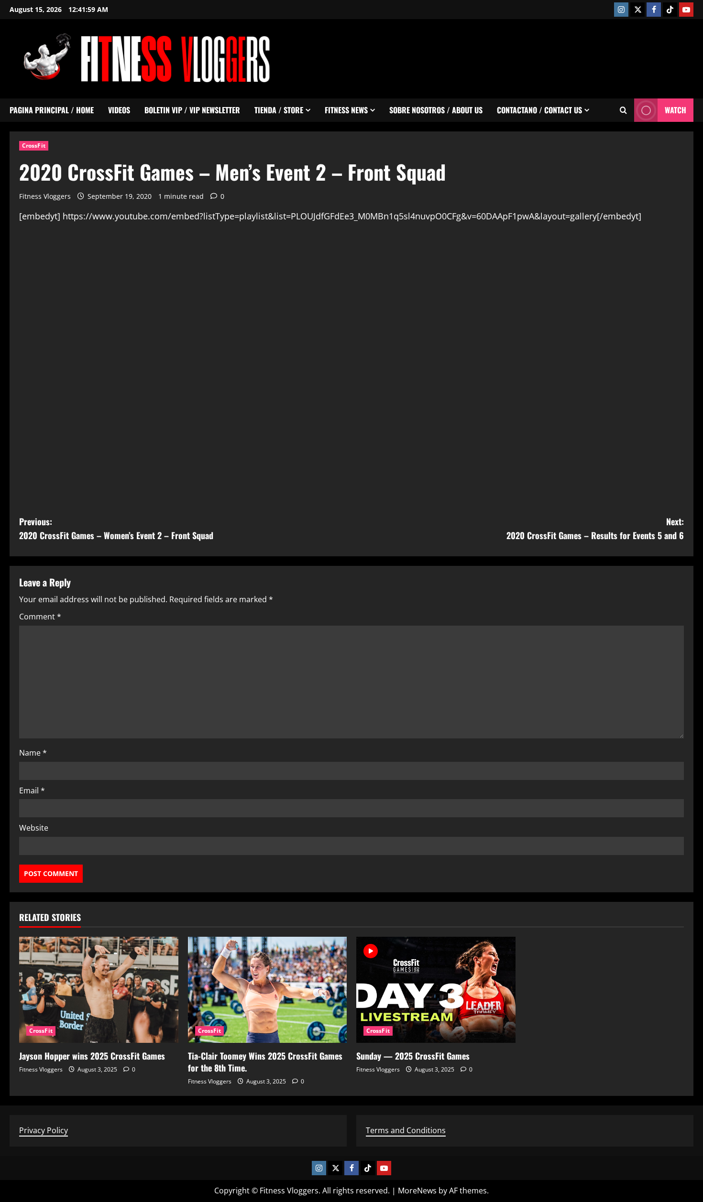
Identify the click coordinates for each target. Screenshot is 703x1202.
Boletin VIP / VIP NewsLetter (192, 110)
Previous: (116, 528)
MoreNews (417, 1190)
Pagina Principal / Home (52, 110)
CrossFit (33, 145)
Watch (675, 110)
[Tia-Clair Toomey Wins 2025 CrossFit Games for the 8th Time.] (267, 990)
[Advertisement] (519, 56)
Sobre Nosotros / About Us (436, 110)
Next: (595, 528)
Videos (119, 110)
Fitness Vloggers (45, 196)
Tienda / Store (278, 110)
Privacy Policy (43, 1130)
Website (33, 828)
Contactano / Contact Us (539, 110)
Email (32, 790)
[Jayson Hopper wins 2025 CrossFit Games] (98, 990)
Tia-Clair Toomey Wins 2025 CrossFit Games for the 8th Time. (265, 1062)
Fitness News (346, 110)
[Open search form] (623, 110)
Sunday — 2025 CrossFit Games (413, 1056)
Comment (40, 616)
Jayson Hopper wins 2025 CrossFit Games (92, 1056)
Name (33, 752)
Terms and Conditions (406, 1130)
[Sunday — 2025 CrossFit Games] (436, 990)
